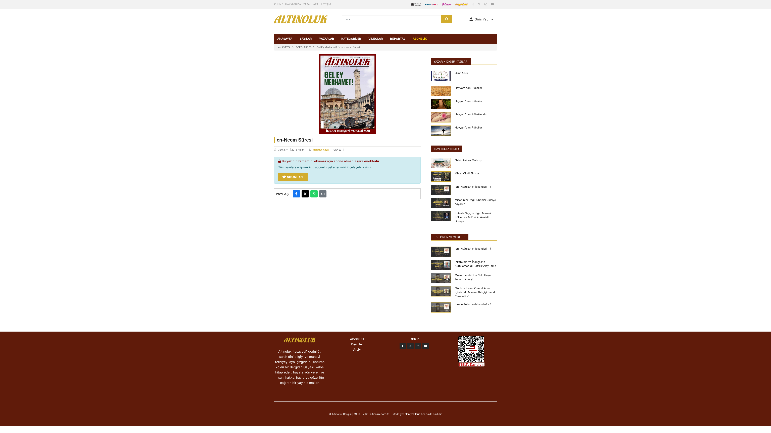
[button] (481, 19)
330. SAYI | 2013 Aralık (291, 149)
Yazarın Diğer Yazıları (451, 61)
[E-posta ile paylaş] (322, 193)
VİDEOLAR (375, 38)
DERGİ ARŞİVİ (303, 47)
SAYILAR (306, 38)
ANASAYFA (284, 38)
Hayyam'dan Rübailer (468, 87)
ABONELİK (420, 38)
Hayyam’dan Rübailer (468, 101)
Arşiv (357, 349)
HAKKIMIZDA (293, 4)
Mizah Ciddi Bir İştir (467, 173)
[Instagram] (486, 4)
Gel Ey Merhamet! (327, 47)
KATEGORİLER (351, 38)
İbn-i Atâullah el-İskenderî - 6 (473, 304)
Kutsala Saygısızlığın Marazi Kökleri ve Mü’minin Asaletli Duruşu (473, 217)
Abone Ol (295, 177)
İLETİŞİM (325, 4)
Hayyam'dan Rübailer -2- (470, 114)
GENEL (337, 149)
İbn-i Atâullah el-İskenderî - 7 (473, 186)
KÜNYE (278, 4)
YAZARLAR (326, 38)
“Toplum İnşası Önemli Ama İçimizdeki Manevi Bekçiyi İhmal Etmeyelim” (475, 292)
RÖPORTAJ (397, 38)
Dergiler (357, 344)
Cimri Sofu (461, 73)
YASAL (307, 4)
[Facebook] (473, 4)
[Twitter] (410, 346)
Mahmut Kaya (321, 149)
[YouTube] (492, 4)
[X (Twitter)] (479, 4)
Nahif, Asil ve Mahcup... (469, 160)
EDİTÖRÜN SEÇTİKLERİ (449, 237)
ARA (315, 4)
